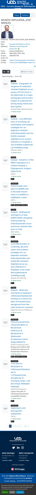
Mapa (10, 460)
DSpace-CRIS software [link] (17, 476)
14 (25, 426)
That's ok (4, 492)
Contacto (5, 460)
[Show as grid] (8, 72)
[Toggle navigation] (32, 4)
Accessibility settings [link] (24, 481)
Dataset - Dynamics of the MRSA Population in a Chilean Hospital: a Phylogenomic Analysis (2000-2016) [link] (22, 165)
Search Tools (27, 72)
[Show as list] (4, 72)
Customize (20, 492)
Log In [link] (27, 4)
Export (16, 15)
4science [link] (29, 478)
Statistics (25, 15)
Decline (12, 492)
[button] (24, 4)
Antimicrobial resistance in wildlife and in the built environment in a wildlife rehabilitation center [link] (20, 192)
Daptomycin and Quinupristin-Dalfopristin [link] (18, 411)
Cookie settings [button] (9, 481)
